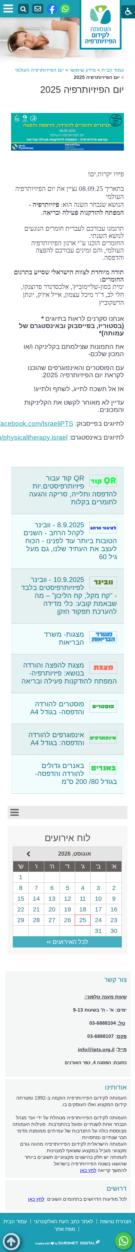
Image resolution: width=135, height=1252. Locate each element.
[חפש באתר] (23, 9)
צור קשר (115, 979)
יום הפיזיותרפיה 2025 (82, 90)
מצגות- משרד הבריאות (64, 638)
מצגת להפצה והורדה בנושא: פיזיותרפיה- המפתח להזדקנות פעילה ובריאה (69, 673)
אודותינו (116, 1087)
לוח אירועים (67, 838)
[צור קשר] (38, 8)
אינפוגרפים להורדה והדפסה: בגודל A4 (56, 739)
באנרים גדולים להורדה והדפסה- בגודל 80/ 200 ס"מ (76, 773)
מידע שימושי (83, 70)
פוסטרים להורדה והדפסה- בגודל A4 (57, 708)
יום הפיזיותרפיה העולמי (39, 70)
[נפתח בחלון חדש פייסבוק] (52, 9)
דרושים (117, 1188)
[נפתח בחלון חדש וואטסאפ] (65, 9)
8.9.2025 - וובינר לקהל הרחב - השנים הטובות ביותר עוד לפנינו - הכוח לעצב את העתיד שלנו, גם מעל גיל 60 (70, 541)
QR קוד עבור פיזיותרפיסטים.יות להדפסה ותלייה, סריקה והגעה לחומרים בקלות (73, 490)
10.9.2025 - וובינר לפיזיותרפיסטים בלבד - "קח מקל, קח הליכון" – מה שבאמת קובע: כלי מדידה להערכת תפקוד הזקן (69, 595)
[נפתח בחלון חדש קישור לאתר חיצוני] (123, 1241)
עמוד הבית (112, 70)
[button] (11, 1241)
